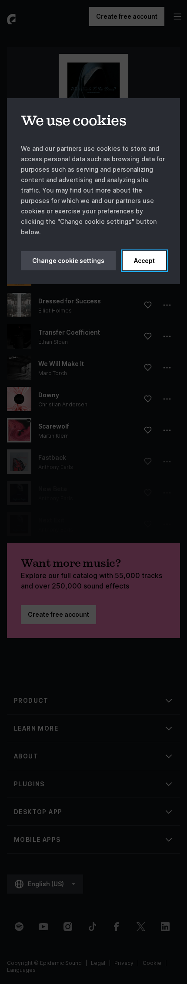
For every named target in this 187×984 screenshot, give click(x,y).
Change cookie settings (68, 260)
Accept (144, 260)
